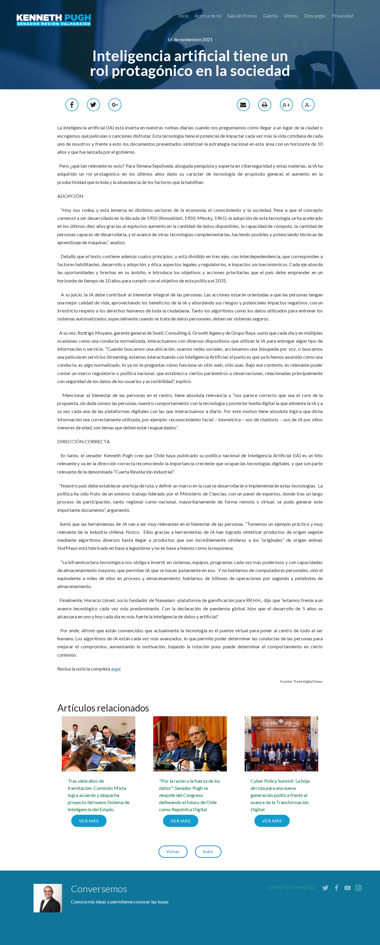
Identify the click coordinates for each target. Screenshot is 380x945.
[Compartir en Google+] (115, 104)
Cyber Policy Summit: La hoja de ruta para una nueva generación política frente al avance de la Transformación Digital (280, 795)
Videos (291, 15)
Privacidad (342, 15)
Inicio (183, 15)
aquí (116, 668)
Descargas (315, 15)
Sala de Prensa (242, 15)
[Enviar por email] (243, 104)
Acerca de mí (208, 15)
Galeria (270, 15)
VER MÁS (89, 820)
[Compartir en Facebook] (72, 104)
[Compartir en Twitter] (93, 104)
